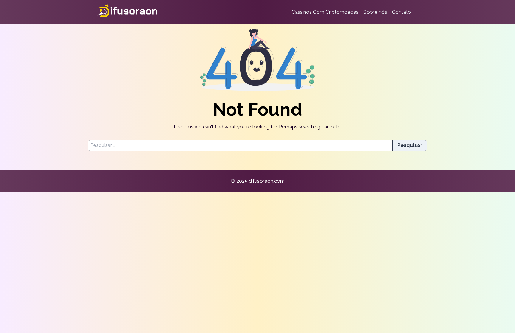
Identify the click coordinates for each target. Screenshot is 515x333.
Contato (401, 12)
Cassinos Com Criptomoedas (325, 12)
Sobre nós (375, 12)
